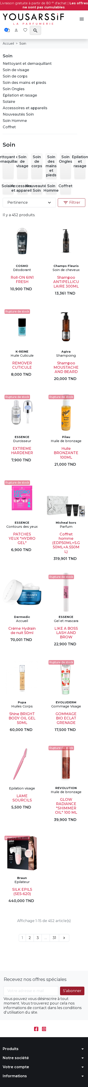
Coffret (9, 127)
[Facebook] (36, 1029)
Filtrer (71, 202)
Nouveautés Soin (18, 114)
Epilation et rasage (20, 95)
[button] (81, 19)
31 (54, 938)
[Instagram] (44, 1029)
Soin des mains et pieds (24, 82)
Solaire (9, 101)
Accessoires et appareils (25, 108)
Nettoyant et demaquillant (27, 63)
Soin (7, 55)
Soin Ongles (14, 89)
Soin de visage (16, 70)
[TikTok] (52, 1029)
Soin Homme (15, 121)
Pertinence (29, 202)
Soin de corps (15, 76)
